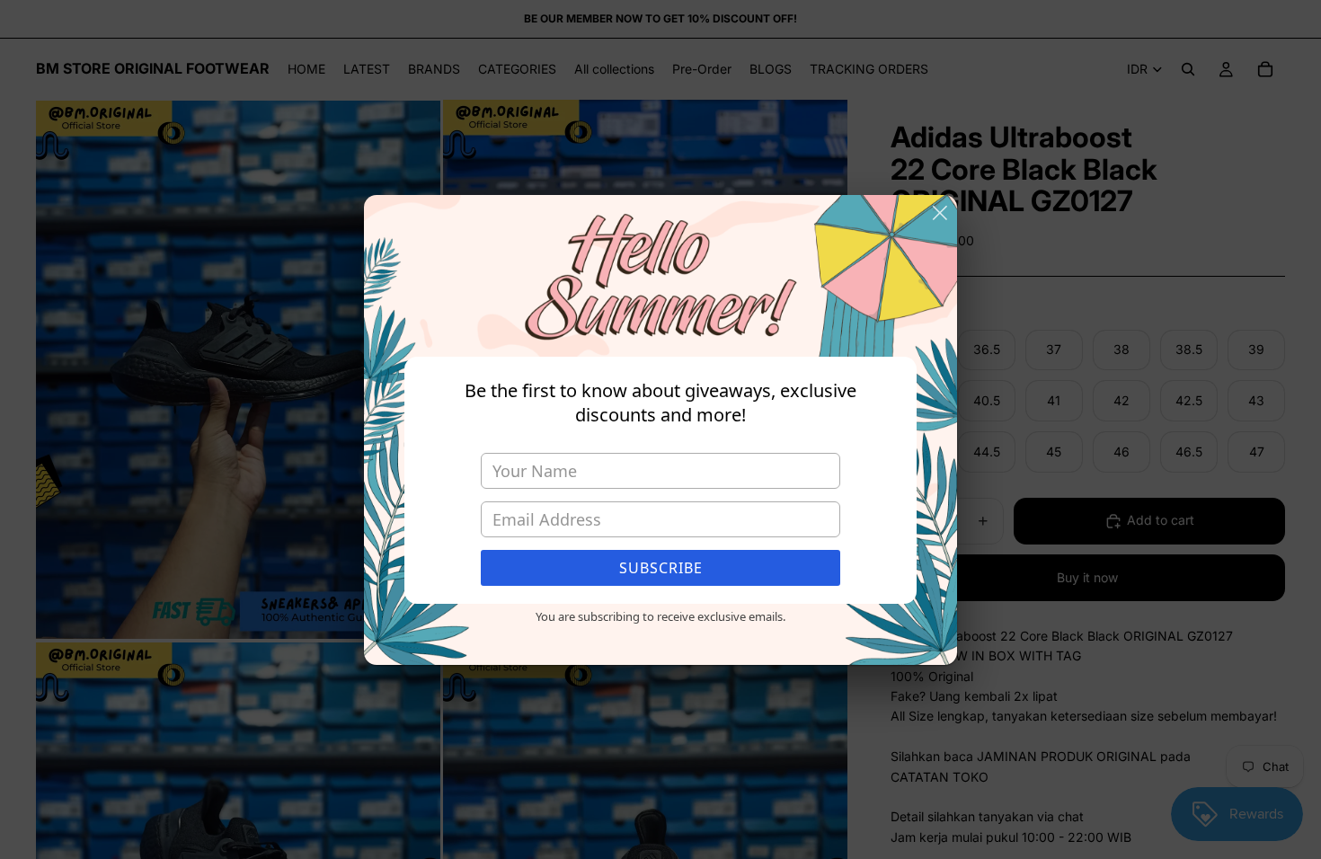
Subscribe (661, 568)
